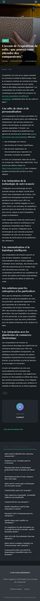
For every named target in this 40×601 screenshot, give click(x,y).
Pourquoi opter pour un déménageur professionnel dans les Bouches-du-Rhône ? (20, 469)
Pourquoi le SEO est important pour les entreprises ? (19, 514)
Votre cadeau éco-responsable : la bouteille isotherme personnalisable (20, 496)
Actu (5, 40)
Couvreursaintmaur (20, 572)
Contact (27, 589)
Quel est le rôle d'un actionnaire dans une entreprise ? (19, 537)
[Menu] (36, 2)
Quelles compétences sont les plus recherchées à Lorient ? (17, 507)
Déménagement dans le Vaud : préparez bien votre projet (19, 478)
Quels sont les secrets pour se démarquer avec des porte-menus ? (19, 484)
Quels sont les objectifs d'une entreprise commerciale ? (19, 455)
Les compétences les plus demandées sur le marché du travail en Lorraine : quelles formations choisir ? (19, 529)
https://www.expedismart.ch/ (13, 168)
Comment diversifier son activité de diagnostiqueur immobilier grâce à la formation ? (18, 552)
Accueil (4, 69)
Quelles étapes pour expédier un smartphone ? (16, 521)
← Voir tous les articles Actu (12, 429)
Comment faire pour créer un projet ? (18, 490)
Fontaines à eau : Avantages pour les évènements (17, 462)
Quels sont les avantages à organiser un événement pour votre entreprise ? (19, 544)
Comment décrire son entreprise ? (17, 502)
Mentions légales (16, 589)
